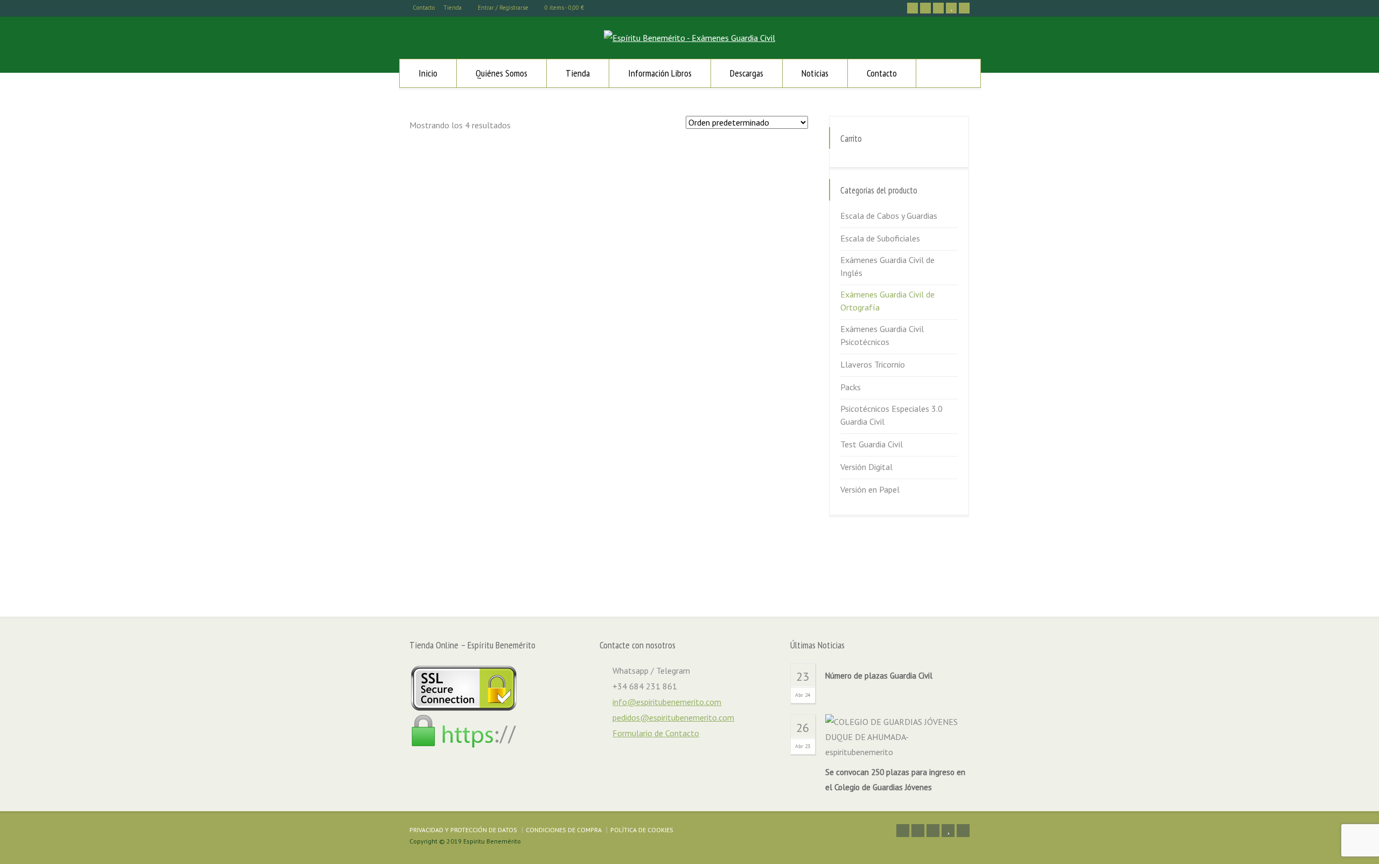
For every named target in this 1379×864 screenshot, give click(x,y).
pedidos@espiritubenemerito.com (673, 717)
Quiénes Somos (501, 73)
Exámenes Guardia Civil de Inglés (887, 266)
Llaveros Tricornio (872, 364)
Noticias (815, 73)
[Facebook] (925, 8)
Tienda (452, 7)
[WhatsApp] (964, 8)
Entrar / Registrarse (503, 7)
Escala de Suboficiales (880, 238)
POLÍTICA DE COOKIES (641, 830)
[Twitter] (912, 8)
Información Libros (660, 73)
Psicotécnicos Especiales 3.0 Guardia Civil (891, 415)
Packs (850, 387)
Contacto (424, 7)
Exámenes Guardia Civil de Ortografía (887, 301)
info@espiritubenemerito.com (666, 701)
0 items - (564, 7)
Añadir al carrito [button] (480, 352)
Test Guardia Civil (871, 444)
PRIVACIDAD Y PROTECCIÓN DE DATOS (463, 830)
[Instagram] (938, 8)
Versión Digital (866, 466)
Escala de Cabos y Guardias (888, 215)
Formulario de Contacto (655, 733)
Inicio (428, 73)
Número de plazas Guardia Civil (878, 676)
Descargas (746, 73)
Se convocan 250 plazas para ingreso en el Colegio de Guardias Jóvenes (895, 779)
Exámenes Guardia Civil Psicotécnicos (882, 335)
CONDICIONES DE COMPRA (564, 830)
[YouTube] (951, 8)
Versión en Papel (870, 489)
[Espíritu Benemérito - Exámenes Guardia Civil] (689, 37)
